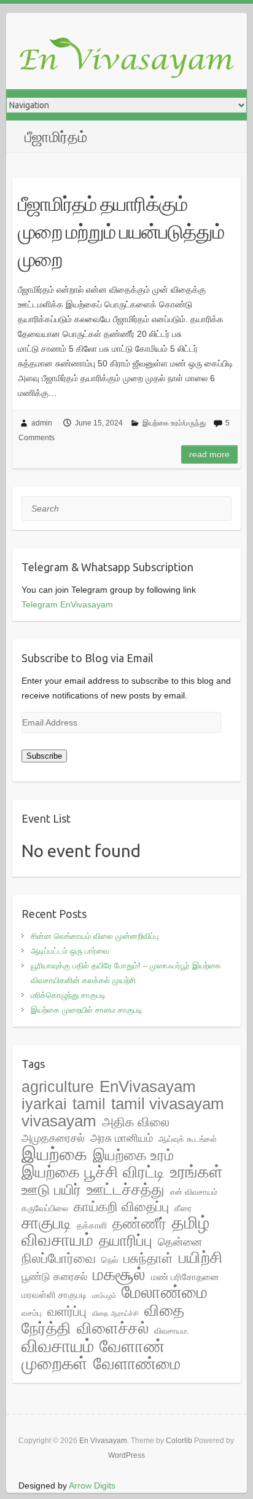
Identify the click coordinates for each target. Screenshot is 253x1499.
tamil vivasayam (167, 1103)
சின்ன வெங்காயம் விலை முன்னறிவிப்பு (95, 936)
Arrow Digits (92, 1485)
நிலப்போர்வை (58, 1258)
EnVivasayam (147, 1086)
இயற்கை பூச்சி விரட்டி (93, 1172)
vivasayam (58, 1121)
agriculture (57, 1086)
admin (41, 423)
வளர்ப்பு (67, 1311)
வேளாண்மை (137, 1364)
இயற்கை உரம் (133, 1155)
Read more (209, 454)
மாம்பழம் (104, 1295)
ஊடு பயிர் (51, 1189)
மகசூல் (119, 1274)
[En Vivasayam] (132, 58)
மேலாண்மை (165, 1292)
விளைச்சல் (113, 1328)
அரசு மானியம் (121, 1138)
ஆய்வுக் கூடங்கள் (187, 1139)
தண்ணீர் (139, 1224)
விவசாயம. (171, 1330)
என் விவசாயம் (193, 1191)
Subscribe (44, 756)
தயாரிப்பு (125, 1240)
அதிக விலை (135, 1122)
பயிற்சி (201, 1257)
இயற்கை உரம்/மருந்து (174, 423)
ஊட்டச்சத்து (126, 1189)
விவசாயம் (57, 1346)
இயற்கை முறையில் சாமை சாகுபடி (86, 1009)
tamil (89, 1104)
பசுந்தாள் (148, 1258)
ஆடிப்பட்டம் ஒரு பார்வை (70, 950)
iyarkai (44, 1104)
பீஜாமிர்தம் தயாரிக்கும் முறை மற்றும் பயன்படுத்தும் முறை (121, 231)
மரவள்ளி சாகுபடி (54, 1294)
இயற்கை (54, 1154)
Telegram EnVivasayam (67, 604)
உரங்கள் (196, 1172)
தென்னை (180, 1242)
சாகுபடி (46, 1222)
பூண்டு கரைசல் (54, 1276)
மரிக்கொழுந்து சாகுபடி (68, 995)
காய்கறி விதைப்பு (121, 1206)
